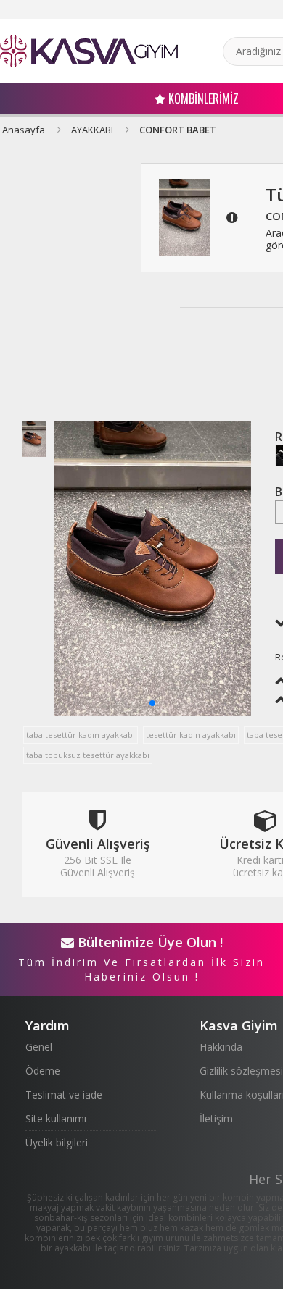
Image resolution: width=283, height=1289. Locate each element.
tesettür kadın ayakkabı (191, 734)
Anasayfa (23, 129)
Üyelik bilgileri (56, 1142)
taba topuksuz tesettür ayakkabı (87, 755)
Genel (38, 1047)
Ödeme (42, 1071)
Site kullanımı (55, 1118)
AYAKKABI (92, 129)
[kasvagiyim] (89, 51)
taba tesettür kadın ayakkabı (80, 734)
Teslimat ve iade (63, 1094)
